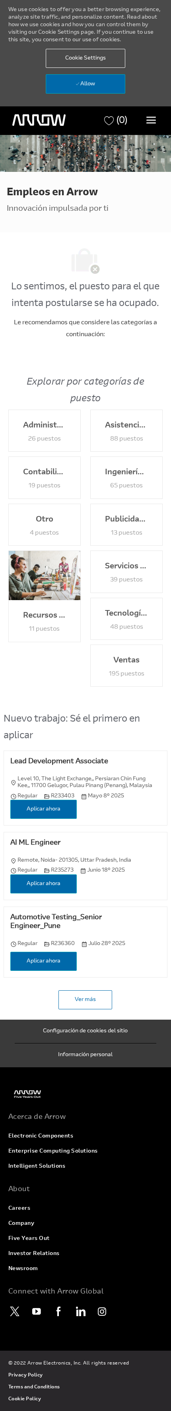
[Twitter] (15, 1311)
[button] (85, 58)
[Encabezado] (39, 120)
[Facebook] (59, 1311)
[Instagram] (103, 1311)
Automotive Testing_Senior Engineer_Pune (56, 922)
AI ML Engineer (35, 843)
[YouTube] (37, 1311)
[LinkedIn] (81, 1311)
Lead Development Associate (59, 761)
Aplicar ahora (43, 809)
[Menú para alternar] (151, 120)
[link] (85, 1094)
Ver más (85, 1000)
